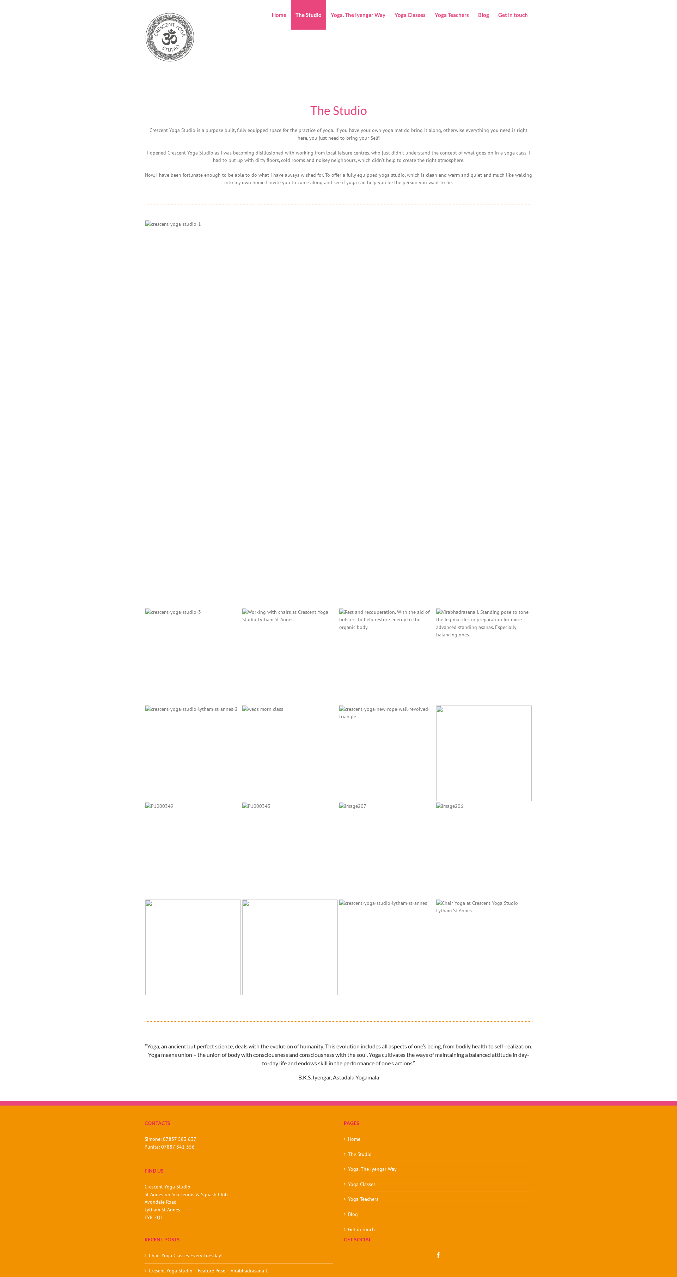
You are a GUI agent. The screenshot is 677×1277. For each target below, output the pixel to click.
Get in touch (361, 1229)
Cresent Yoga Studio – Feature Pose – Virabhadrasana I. (208, 1270)
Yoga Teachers (363, 1199)
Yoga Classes (362, 1184)
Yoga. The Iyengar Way (372, 1169)
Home (354, 1139)
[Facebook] (438, 1255)
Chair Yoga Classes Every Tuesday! (185, 1255)
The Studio (360, 1154)
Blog (353, 1214)
